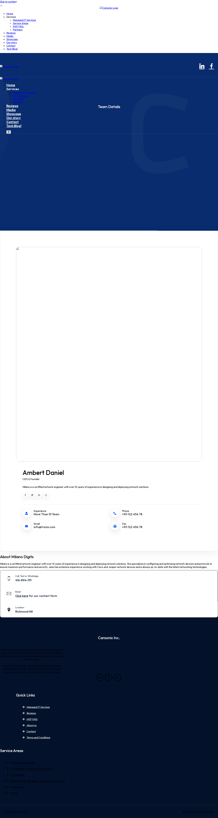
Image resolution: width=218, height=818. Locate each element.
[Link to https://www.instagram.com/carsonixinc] (217, 67)
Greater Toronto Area (22, 762)
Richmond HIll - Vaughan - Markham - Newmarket (37, 780)
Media (9, 36)
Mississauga (17, 787)
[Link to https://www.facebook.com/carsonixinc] (211, 67)
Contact (10, 45)
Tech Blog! (12, 48)
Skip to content (8, 1)
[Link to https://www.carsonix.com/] (109, 7)
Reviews (11, 32)
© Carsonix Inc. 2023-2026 (198, 811)
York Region (17, 774)
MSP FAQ (18, 26)
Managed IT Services (24, 20)
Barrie (14, 793)
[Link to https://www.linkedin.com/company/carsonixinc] (99, 677)
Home (9, 13)
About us (31, 725)
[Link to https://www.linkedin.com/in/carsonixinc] (201, 67)
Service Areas (20, 23)
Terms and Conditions (38, 737)
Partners (18, 29)
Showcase (12, 39)
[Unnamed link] (25, 495)
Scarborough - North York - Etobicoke (31, 768)
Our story (11, 42)
